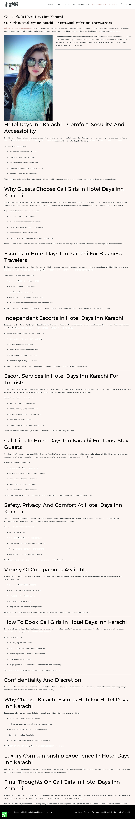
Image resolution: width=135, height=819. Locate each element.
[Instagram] (126, 4)
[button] (88, 4)
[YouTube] (130, 4)
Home (50, 4)
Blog (58, 4)
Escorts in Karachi (80, 4)
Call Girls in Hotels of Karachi (103, 4)
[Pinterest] (121, 4)
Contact (67, 4)
